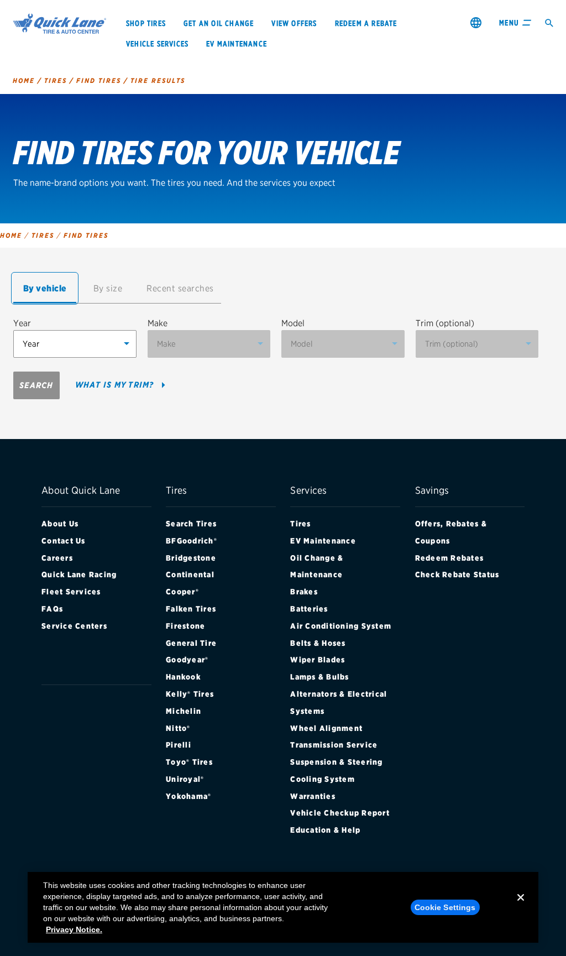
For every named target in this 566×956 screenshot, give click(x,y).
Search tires (191, 523)
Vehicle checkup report (340, 812)
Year (22, 323)
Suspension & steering (336, 762)
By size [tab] (108, 288)
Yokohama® (188, 796)
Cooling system (322, 779)
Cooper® (182, 591)
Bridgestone (191, 557)
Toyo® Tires (189, 762)
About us (59, 523)
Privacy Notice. (74, 929)
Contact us (63, 540)
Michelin (183, 711)
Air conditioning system (340, 625)
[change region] (476, 22)
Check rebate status (457, 574)
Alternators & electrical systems (338, 702)
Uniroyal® (185, 779)
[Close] (521, 906)
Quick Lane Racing (79, 574)
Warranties (313, 796)
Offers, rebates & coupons (451, 532)
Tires (300, 523)
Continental (190, 574)
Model (293, 323)
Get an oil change (219, 23)
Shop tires (146, 23)
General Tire (191, 643)
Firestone (185, 625)
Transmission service (334, 744)
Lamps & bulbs (319, 676)
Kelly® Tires (190, 693)
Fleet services (71, 591)
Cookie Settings (445, 907)
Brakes (304, 591)
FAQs (52, 608)
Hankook (183, 676)
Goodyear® (187, 659)
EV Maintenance (323, 540)
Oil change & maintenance (316, 566)
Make (157, 323)
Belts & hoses (317, 643)
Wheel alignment (326, 728)
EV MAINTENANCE (236, 43)
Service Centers (74, 625)
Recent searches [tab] (180, 288)
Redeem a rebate (366, 23)
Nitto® (178, 728)
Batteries (309, 608)
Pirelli (178, 744)
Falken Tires (191, 608)
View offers (294, 23)
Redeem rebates (449, 557)
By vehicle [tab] (45, 288)
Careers (57, 557)
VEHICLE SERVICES (157, 43)
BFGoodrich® (191, 540)
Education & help (325, 830)
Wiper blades (317, 659)
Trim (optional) (445, 323)
